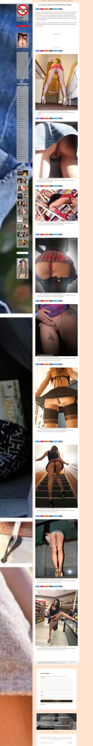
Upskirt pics (19, 160)
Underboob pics (20, 158)
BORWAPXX (25, 237)
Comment (42, 677)
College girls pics (20, 102)
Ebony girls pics (20, 108)
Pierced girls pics (20, 133)
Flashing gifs (19, 111)
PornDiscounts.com (58, 0)
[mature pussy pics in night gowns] (25, 188)
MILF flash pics (19, 121)
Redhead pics (19, 144)
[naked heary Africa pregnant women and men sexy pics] (25, 219)
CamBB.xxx (65, 0)
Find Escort (19, 110)
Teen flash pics (19, 154)
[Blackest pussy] (20, 188)
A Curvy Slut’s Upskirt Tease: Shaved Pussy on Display (47, 662)
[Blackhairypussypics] (20, 219)
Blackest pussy (19, 191)
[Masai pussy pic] (25, 211)
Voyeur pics (19, 162)
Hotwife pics (19, 115)
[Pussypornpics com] (20, 242)
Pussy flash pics (20, 142)
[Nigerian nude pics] (20, 180)
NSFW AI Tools (70, 0)
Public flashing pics (20, 140)
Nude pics (18, 129)
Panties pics (19, 131)
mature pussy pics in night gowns (25, 192)
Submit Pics (23, 26)
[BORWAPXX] (25, 234)
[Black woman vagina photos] (20, 203)
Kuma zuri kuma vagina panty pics (25, 200)
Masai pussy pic (25, 214)
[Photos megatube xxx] (25, 227)
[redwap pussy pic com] (20, 196)
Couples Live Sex (56, 47)
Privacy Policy (50, 699)
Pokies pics (19, 135)
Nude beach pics (20, 125)
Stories (18, 152)
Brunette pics (19, 100)
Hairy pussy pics (20, 113)
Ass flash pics (19, 90)
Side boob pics (19, 150)
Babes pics (19, 92)
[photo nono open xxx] (20, 227)
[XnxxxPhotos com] (25, 203)
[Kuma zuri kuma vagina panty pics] (25, 196)
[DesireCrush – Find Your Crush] (22, 40)
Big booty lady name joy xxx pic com (19, 238)
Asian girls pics (19, 88)
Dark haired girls (20, 104)
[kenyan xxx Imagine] (25, 180)
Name (42, 692)
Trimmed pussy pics (20, 156)
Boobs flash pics (20, 96)
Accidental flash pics (20, 86)
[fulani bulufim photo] (20, 211)
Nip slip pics (19, 123)
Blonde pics (19, 94)
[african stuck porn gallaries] (25, 173)
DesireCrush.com (51, 0)
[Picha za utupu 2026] (20, 173)
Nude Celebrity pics (20, 127)
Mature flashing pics (20, 119)
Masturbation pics (20, 117)
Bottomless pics (20, 98)
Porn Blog (18, 137)
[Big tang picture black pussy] (25, 242)
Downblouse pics (20, 106)
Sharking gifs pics (20, 146)
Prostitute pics (19, 138)
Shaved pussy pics (20, 148)
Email (42, 695)
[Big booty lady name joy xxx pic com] (20, 234)
